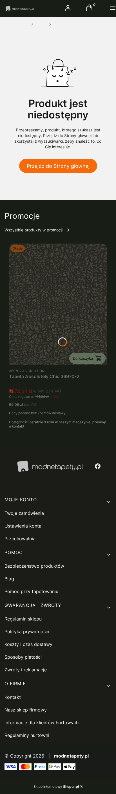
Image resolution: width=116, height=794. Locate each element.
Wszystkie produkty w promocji (34, 229)
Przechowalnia (20, 538)
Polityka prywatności (27, 631)
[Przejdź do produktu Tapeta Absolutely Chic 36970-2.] (58, 304)
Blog (9, 579)
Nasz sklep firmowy (26, 710)
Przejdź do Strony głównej (58, 166)
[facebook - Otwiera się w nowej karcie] (97, 466)
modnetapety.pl (17, 24)
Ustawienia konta (23, 526)
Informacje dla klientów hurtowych (42, 722)
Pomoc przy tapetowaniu (31, 591)
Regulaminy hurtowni (27, 735)
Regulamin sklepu (23, 619)
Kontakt (13, 697)
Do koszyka (83, 358)
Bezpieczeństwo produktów (34, 566)
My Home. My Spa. (68, 24)
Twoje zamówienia (24, 513)
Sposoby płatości (23, 657)
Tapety (41, 24)
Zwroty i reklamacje (26, 669)
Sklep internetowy (56, 786)
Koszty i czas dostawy (28, 644)
